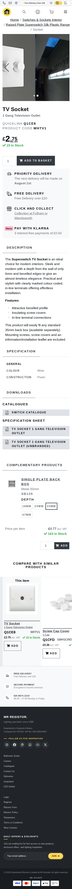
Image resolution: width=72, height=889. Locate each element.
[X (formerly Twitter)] (45, 745)
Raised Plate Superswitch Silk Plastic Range (38, 24)
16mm (26, 506)
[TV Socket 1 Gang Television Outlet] (36, 67)
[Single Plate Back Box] (12, 500)
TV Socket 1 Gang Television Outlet (38, 431)
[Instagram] (7, 745)
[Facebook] (14, 745)
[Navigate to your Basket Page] (51, 12)
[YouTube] (37, 745)
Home (14, 20)
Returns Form (10, 807)
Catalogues (9, 766)
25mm (39, 506)
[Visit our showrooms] (16, 3)
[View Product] (22, 598)
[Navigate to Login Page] (38, 12)
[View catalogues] (51, 3)
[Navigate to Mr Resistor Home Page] (7, 12)
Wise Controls (10, 828)
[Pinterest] (22, 745)
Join (54, 856)
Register (8, 802)
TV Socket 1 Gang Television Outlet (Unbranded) (38, 444)
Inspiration (9, 781)
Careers (7, 761)
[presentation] (7, 67)
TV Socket (18, 625)
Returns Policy (11, 812)
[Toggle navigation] (65, 11)
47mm (26, 514)
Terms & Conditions (13, 822)
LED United (9, 786)
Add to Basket (38, 160)
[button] (34, 95)
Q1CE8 (30, 123)
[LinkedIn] (30, 745)
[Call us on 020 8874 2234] (4, 3)
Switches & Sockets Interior (42, 20)
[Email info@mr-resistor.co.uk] (10, 3)
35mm (51, 506)
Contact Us (9, 771)
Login (6, 797)
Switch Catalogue (29, 412)
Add (64, 545)
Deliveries (8, 776)
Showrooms (9, 817)
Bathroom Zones (12, 756)
